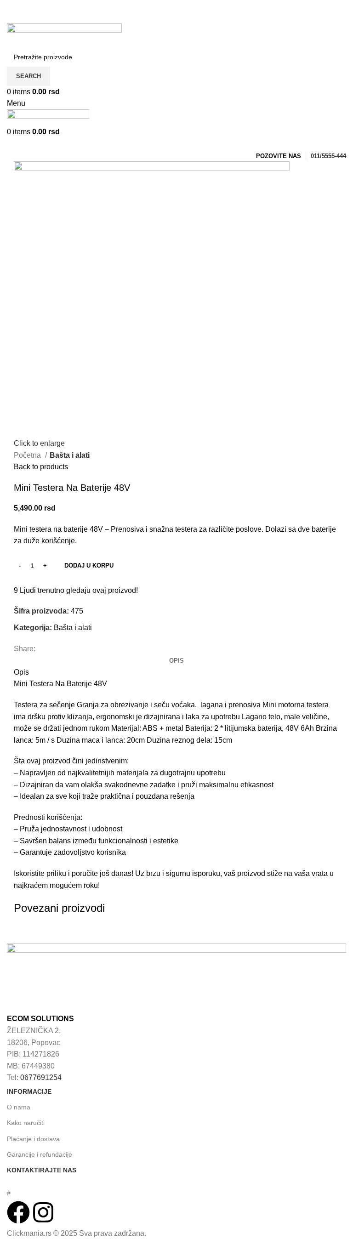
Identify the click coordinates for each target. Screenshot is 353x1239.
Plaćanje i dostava (33, 1138)
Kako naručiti (26, 1122)
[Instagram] (43, 1212)
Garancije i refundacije (39, 1154)
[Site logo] (64, 35)
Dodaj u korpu (89, 565)
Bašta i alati (70, 455)
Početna (28, 455)
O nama (18, 1107)
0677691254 (41, 1077)
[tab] (176, 661)
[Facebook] (18, 1212)
